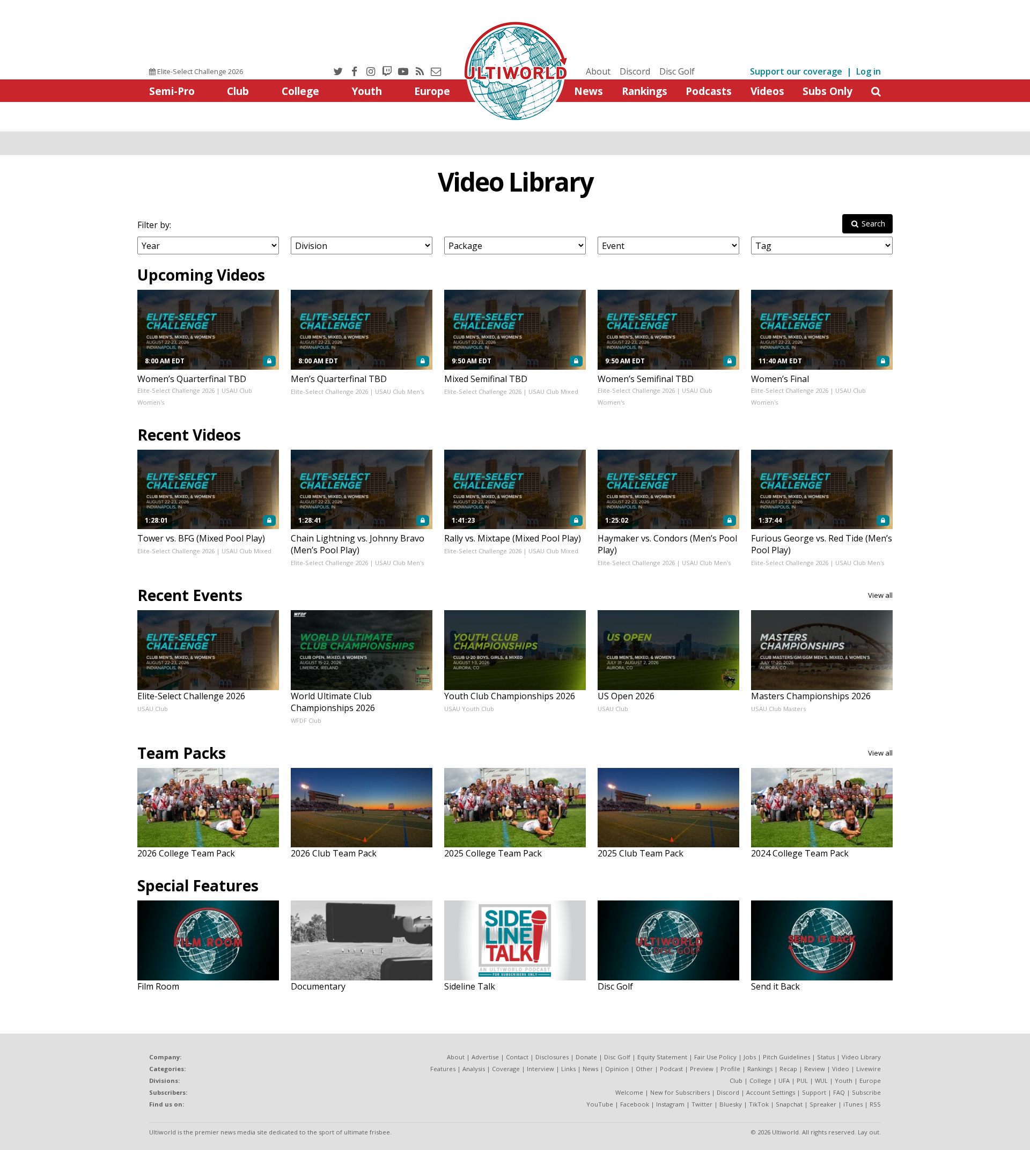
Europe (432, 91)
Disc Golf (677, 71)
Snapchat (789, 1104)
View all (880, 595)
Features (442, 1069)
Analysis (473, 1069)
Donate (586, 1057)
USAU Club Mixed (553, 391)
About (598, 71)
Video (840, 1069)
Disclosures (552, 1057)
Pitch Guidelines (786, 1057)
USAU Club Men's (399, 391)
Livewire (868, 1069)
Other (644, 1069)
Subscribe (866, 1092)
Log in (868, 71)
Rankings (644, 91)
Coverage (506, 1069)
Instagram (670, 1104)
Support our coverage (796, 71)
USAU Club (152, 709)
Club (238, 91)
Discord (635, 71)
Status (826, 1057)
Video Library (515, 181)
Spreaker (823, 1104)
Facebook (634, 1104)
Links (568, 1069)
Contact (517, 1057)
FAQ (839, 1092)
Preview (701, 1069)
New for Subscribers (680, 1092)
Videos (767, 91)
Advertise (485, 1057)
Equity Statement (662, 1057)
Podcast (671, 1069)
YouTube (599, 1104)
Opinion (617, 1069)
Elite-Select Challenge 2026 (199, 71)
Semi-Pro (172, 91)
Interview (540, 1069)
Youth (366, 91)
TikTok (759, 1104)
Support (814, 1092)
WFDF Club (306, 720)
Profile (730, 1069)
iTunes (853, 1104)
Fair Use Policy (715, 1057)
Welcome (629, 1092)
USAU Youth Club (469, 709)
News (588, 91)
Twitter (701, 1104)
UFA (784, 1080)
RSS (875, 1104)
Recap (788, 1069)
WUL (821, 1080)
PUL (802, 1080)
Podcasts (709, 91)
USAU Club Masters (778, 709)
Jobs (750, 1057)
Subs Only (827, 91)
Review (814, 1069)
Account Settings (770, 1092)
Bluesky (730, 1104)
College (300, 91)
